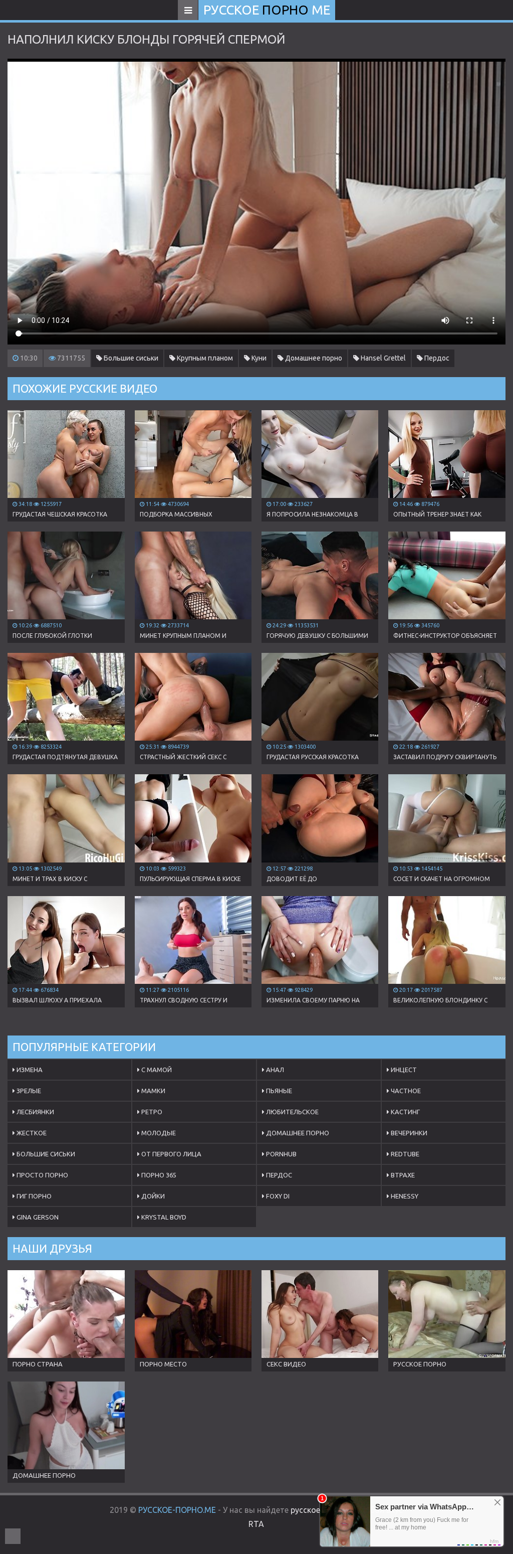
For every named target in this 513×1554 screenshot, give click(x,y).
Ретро (151, 1111)
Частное (405, 1090)
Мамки (152, 1090)
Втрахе (402, 1174)
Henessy (403, 1195)
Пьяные (278, 1090)
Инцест (403, 1069)
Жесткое (31, 1132)
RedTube (404, 1153)
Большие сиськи (130, 358)
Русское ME (266, 10)
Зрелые (28, 1090)
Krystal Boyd (163, 1217)
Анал (274, 1069)
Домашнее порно (313, 358)
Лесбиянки (34, 1111)
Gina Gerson (37, 1217)
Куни (258, 358)
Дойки (152, 1195)
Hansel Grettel (382, 358)
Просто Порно (41, 1174)
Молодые (158, 1132)
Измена (29, 1069)
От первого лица (170, 1153)
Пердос (436, 358)
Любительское (292, 1111)
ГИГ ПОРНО (33, 1195)
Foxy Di (277, 1195)
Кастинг (404, 1111)
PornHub (281, 1153)
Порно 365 (158, 1174)
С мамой (156, 1069)
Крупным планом (204, 358)
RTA (256, 1523)
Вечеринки (408, 1132)
